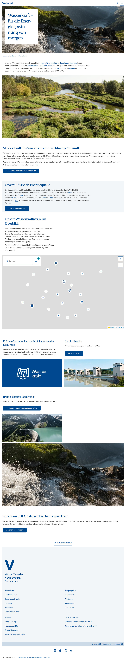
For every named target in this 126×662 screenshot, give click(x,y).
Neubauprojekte (11, 626)
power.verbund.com (9, 56)
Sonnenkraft (70, 603)
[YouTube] (71, 650)
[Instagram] (66, 650)
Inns (16, 200)
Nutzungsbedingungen (34, 657)
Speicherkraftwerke (12, 599)
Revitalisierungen (12, 630)
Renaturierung (10, 622)
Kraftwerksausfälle (12, 612)
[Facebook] (60, 650)
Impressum (46, 657)
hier (36, 165)
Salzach (15, 198)
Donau (72, 68)
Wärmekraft (69, 607)
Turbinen (8, 603)
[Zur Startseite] (7, 3)
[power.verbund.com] (10, 565)
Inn (58, 68)
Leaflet (112, 327)
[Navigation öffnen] (122, 3)
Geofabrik (121, 327)
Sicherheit (9, 607)
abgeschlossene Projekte (15, 634)
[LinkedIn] (55, 650)
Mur (51, 198)
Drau (70, 192)
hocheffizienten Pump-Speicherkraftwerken (59, 63)
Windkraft (69, 599)
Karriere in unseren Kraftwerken (77, 622)
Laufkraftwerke (11, 595)
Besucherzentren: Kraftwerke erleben (80, 626)
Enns (44, 198)
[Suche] (117, 3)
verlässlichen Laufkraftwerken (40, 66)
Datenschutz (22, 657)
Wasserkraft (69, 595)
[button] (100, 271)
